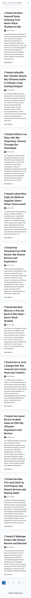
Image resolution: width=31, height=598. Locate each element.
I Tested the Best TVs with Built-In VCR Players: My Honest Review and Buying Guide (15, 486)
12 (19, 583)
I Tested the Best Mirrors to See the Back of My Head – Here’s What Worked (15, 314)
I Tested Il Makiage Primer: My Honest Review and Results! (15, 540)
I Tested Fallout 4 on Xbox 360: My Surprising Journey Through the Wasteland (15, 141)
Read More (8, 62)
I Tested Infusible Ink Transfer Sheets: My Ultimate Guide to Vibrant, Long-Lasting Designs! (15, 79)
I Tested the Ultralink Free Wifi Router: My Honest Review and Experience (15, 254)
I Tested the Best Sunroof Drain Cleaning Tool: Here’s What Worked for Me (13, 19)
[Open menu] (27, 3)
